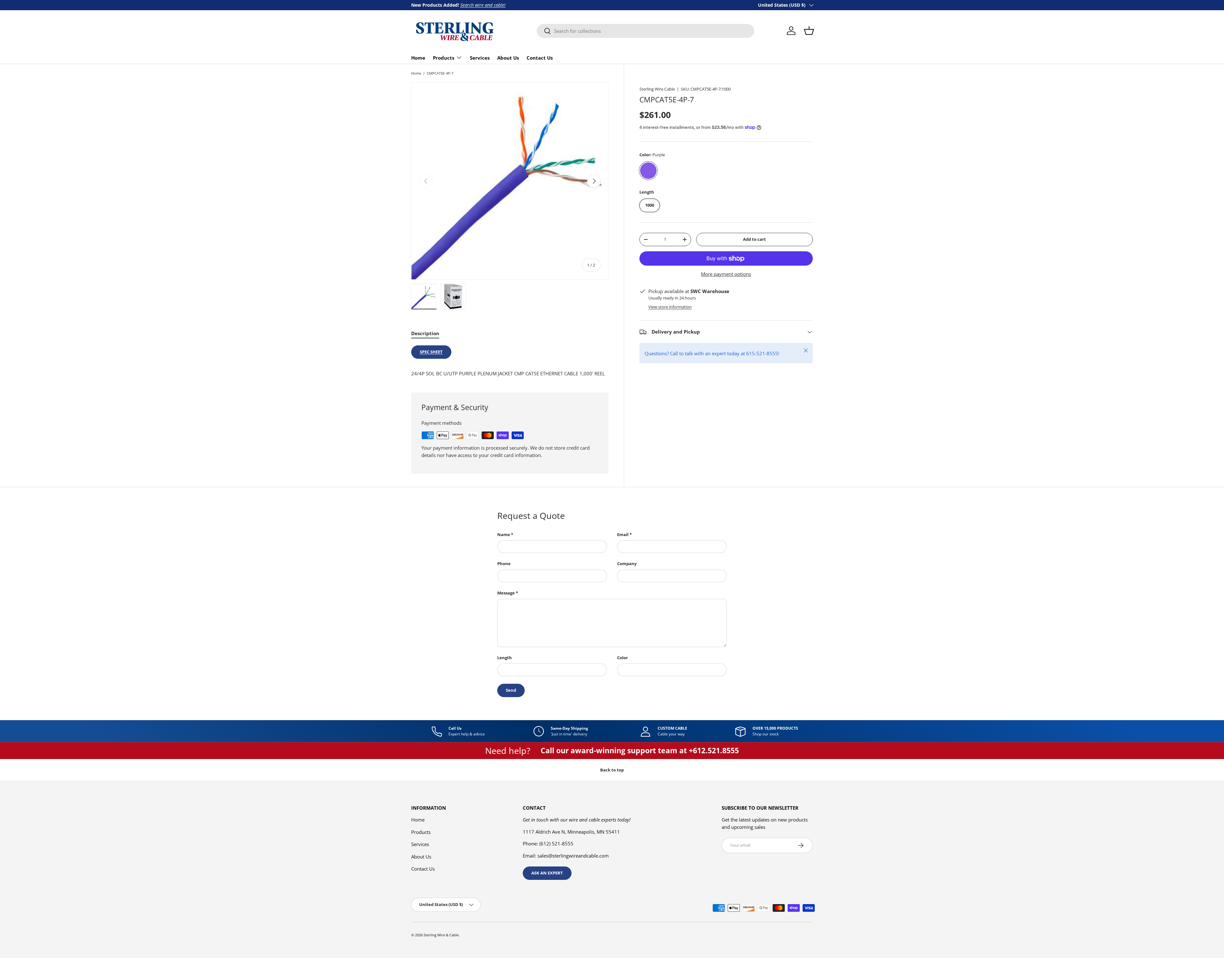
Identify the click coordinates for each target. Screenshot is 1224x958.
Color (622, 657)
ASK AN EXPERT (547, 873)
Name (503, 534)
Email (623, 534)
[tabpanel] (509, 361)
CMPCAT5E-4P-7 (440, 73)
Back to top (612, 770)
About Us (508, 58)
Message (506, 593)
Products (443, 58)
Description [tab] (425, 333)
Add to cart (754, 239)
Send (511, 690)
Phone (504, 564)
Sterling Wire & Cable (441, 934)
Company (627, 564)
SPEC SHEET (431, 352)
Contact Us (540, 58)
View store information (670, 307)
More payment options (726, 274)
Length (504, 657)
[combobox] (645, 31)
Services (480, 58)
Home (418, 58)
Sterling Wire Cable (657, 89)
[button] (809, 31)
